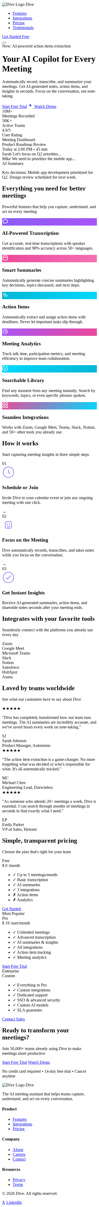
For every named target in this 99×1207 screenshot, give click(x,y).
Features (20, 13)
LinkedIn (14, 1202)
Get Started (11, 909)
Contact (19, 1159)
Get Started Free (15, 36)
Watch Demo (44, 106)
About (18, 1149)
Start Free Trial (14, 106)
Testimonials (23, 27)
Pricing (19, 23)
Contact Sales (13, 1019)
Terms (18, 1184)
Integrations (22, 18)
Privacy (19, 1179)
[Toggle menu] (4, 43)
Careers (19, 1154)
